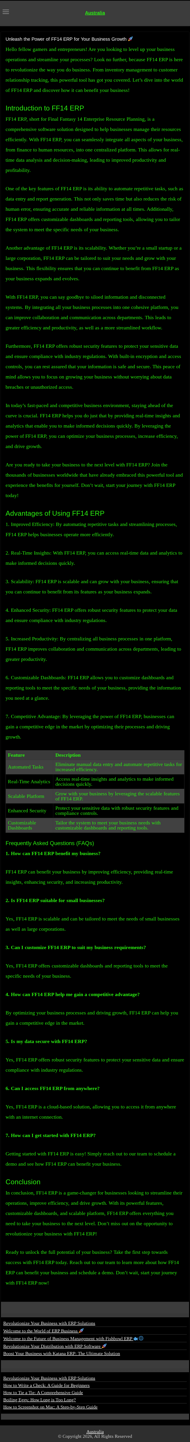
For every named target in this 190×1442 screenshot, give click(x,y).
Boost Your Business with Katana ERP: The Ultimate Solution (61, 1353)
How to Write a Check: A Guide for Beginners (46, 1385)
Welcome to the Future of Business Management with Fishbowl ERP (68, 1338)
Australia (95, 12)
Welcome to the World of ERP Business (41, 1330)
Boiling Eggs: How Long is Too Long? (39, 1399)
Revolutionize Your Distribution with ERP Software (52, 1346)
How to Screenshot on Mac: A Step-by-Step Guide (50, 1406)
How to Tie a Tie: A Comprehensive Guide (43, 1392)
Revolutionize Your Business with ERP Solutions (49, 1323)
